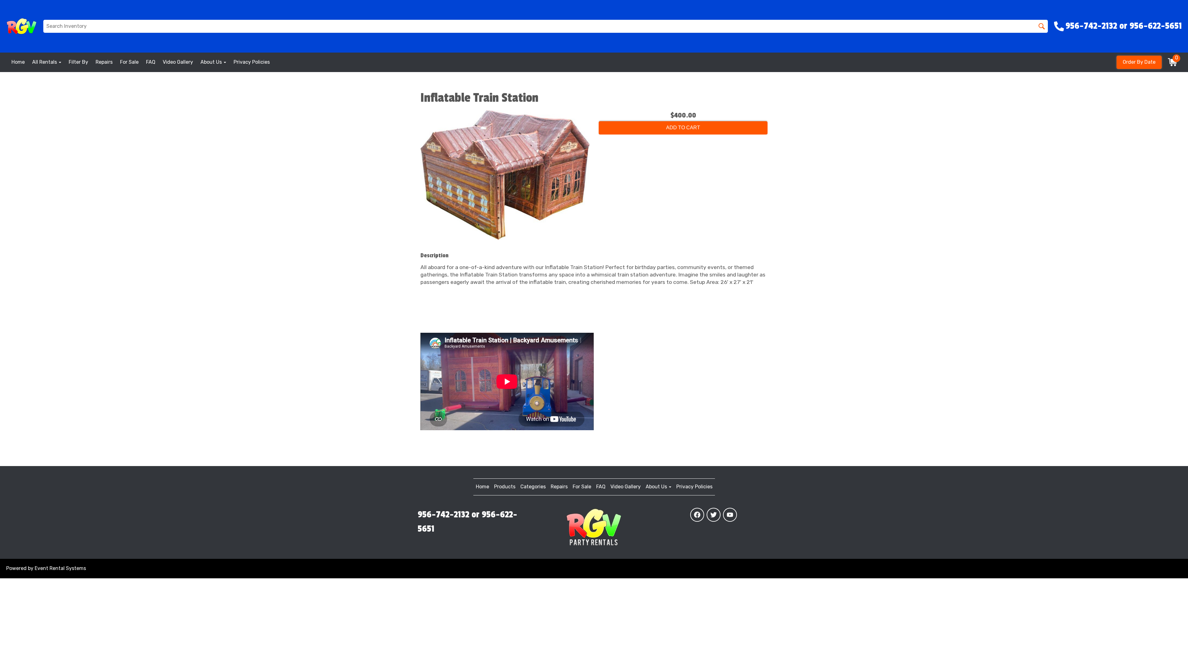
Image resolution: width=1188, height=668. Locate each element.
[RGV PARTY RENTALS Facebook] (697, 515)
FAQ (150, 62)
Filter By (78, 62)
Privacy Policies (252, 62)
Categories (533, 487)
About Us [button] (211, 62)
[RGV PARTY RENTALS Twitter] (714, 515)
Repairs (104, 62)
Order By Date (1139, 62)
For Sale (129, 62)
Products (504, 487)
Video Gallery (178, 62)
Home (18, 62)
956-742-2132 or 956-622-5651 (467, 521)
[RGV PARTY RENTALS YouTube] (730, 515)
